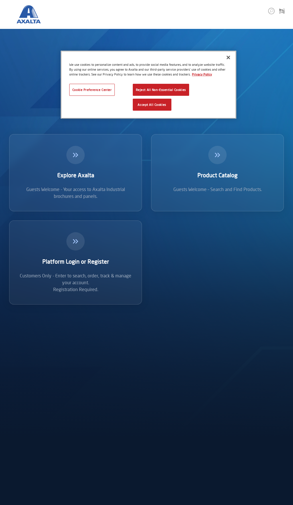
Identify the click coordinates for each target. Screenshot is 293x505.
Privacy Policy (202, 74)
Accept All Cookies (152, 104)
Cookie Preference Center (92, 90)
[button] (271, 11)
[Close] (228, 57)
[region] (148, 85)
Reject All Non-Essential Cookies (161, 90)
